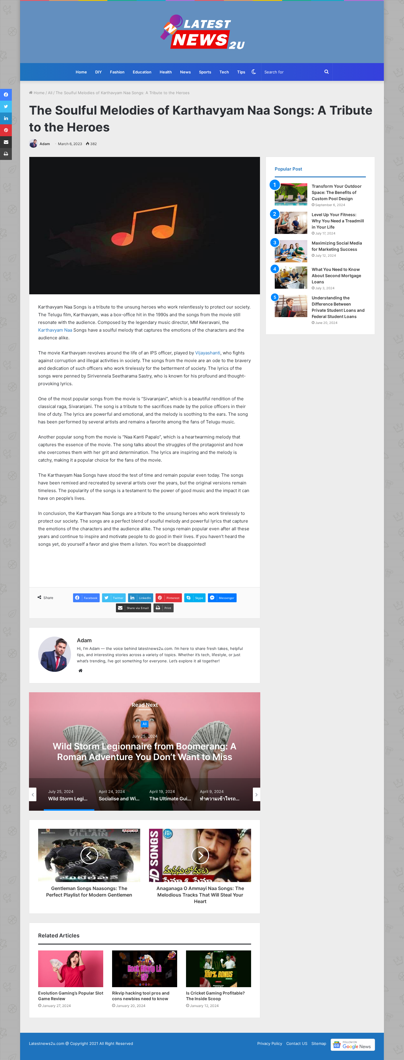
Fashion (117, 72)
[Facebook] (6, 95)
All (50, 92)
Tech (224, 72)
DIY (98, 72)
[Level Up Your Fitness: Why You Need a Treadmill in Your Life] (291, 223)
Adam (45, 144)
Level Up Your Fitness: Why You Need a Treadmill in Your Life (338, 220)
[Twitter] (6, 107)
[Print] (6, 154)
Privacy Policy (269, 1043)
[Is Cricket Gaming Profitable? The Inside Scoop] (218, 968)
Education (142, 72)
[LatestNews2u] (202, 32)
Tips (241, 72)
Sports (205, 72)
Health (166, 72)
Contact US (296, 1043)
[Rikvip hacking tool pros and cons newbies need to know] (144, 968)
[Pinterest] (6, 130)
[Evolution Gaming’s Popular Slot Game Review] (70, 968)
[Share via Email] (6, 142)
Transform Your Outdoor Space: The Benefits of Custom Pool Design (337, 192)
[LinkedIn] (6, 118)
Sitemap (318, 1043)
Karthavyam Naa (55, 330)
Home (81, 72)
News (185, 72)
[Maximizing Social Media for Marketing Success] (291, 251)
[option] (144, 751)
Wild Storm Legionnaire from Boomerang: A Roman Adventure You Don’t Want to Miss (145, 751)
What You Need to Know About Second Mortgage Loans (336, 275)
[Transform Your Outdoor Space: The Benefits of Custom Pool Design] (291, 194)
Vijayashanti (207, 353)
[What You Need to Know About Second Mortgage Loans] (291, 277)
